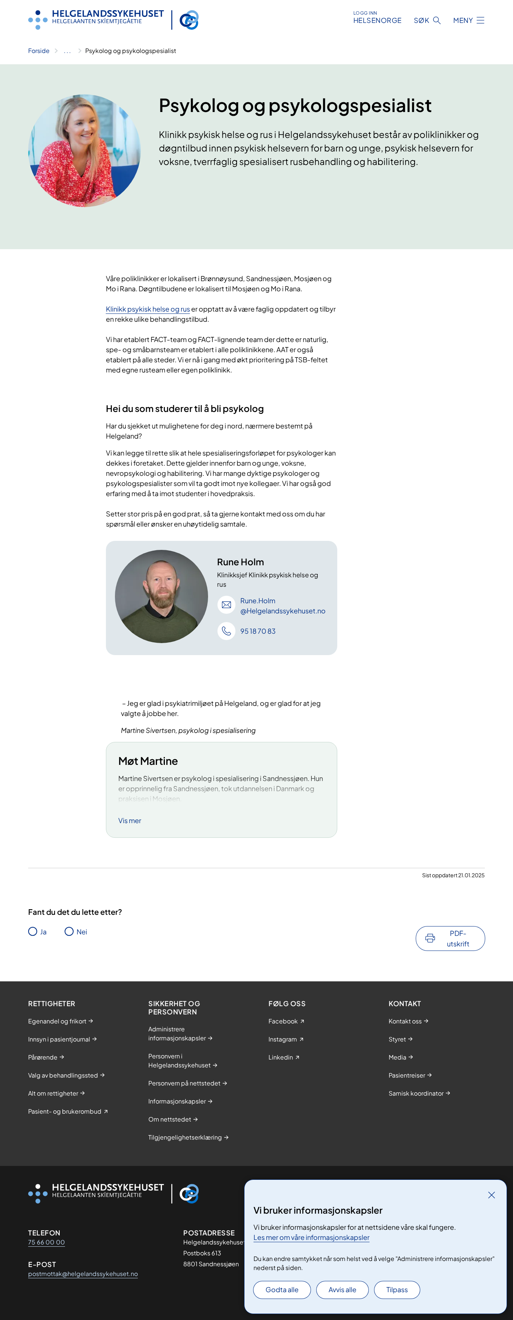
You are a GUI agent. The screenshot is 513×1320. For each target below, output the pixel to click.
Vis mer (129, 820)
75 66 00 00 (46, 1242)
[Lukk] (492, 1195)
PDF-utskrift (458, 938)
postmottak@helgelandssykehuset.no (83, 1274)
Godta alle (282, 1289)
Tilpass (397, 1289)
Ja (43, 931)
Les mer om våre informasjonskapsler (311, 1237)
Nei (82, 931)
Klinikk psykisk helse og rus (148, 308)
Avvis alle (342, 1289)
